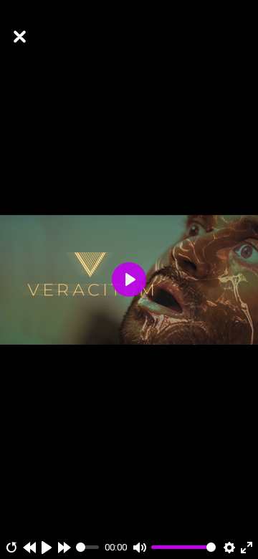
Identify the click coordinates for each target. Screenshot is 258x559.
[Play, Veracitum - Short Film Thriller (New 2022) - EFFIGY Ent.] (46, 547)
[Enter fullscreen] (246, 547)
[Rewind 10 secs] (29, 547)
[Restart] (11, 547)
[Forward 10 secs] (64, 547)
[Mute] (140, 547)
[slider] (88, 547)
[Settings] (229, 547)
